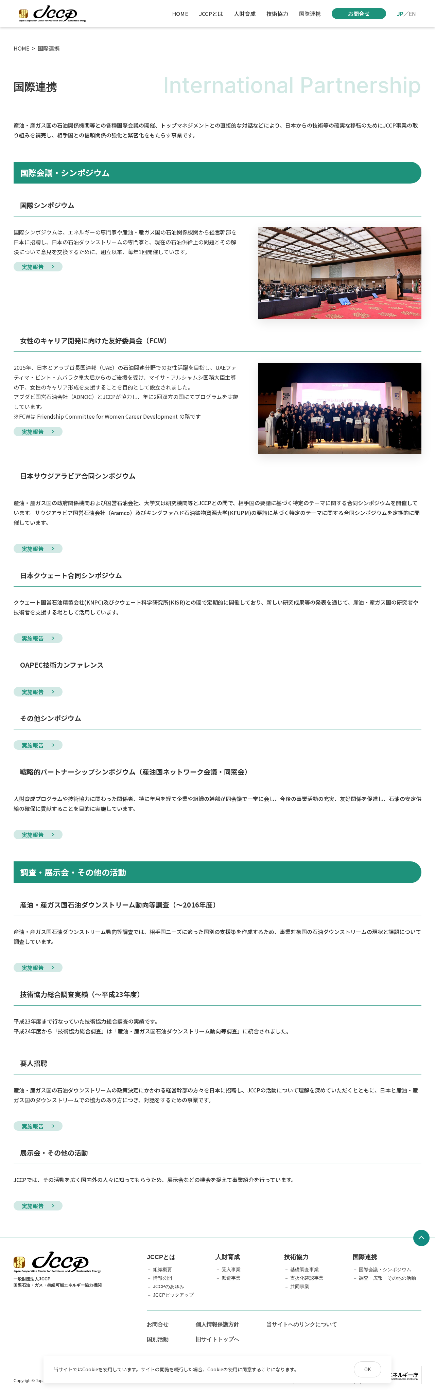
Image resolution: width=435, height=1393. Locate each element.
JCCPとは (211, 13)
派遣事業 (231, 1278)
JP (400, 13)
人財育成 (245, 13)
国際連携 (310, 13)
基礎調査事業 (304, 1269)
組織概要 (162, 1269)
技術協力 (277, 13)
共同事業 (299, 1286)
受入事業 (231, 1269)
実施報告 (33, 267)
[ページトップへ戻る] (421, 1238)
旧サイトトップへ (217, 1339)
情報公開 (162, 1278)
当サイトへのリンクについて (301, 1324)
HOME (180, 13)
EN (412, 13)
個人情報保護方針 (217, 1324)
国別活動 (158, 1339)
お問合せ (359, 13)
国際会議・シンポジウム (385, 1269)
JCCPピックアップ (173, 1295)
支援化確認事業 (307, 1278)
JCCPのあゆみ (168, 1286)
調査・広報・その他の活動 (387, 1278)
